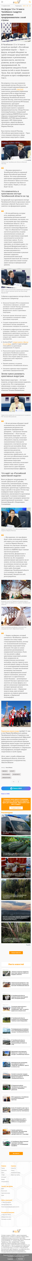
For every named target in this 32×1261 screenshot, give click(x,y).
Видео (3, 1179)
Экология (4, 1170)
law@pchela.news (21, 1252)
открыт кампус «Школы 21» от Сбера (15, 343)
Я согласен (20, 1259)
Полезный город (15, 1172)
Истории (3, 1177)
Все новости (16, 1153)
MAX (24, 6)
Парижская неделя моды (10, 731)
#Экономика (6, 774)
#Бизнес (4, 771)
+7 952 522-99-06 (6, 1202)
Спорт (3, 1175)
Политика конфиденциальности (10, 1207)
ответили (20, 89)
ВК (27, 6)
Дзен (2, 1195)
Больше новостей (16, 952)
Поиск (12, 1170)
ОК (30, 6)
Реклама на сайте (6, 1219)
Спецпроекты (5, 1181)
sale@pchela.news (6, 1217)
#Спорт (12, 771)
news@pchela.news (6, 1204)
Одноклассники (5, 1193)
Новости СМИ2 (5, 794)
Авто (2, 1172)
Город (3, 1168)
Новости (13, 1168)
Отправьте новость (16, 808)
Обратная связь (15, 1175)
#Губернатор (16, 774)
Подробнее (10, 1259)
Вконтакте (4, 1191)
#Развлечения (6, 777)
